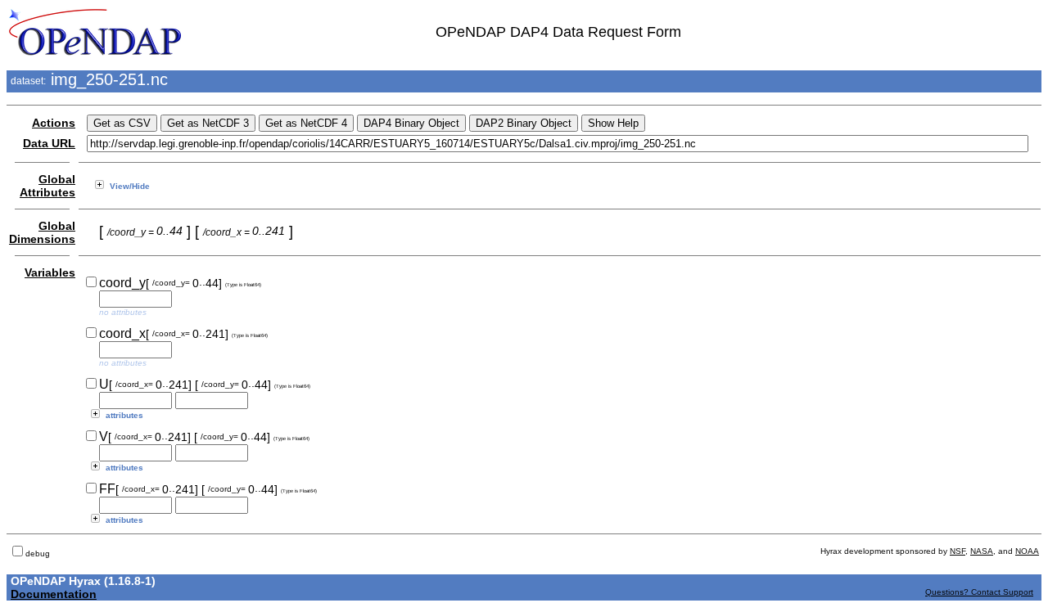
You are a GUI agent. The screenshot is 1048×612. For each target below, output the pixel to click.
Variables (50, 272)
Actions (53, 122)
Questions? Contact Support (979, 591)
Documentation (54, 594)
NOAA (1027, 551)
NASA (981, 551)
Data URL (49, 143)
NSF (957, 551)
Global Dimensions (42, 232)
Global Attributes (47, 186)
